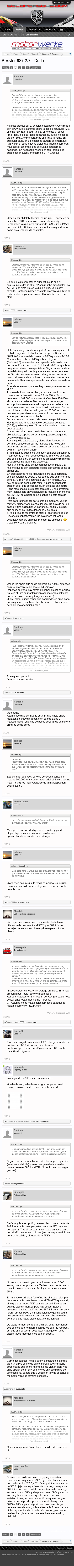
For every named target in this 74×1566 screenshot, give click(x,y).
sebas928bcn (21, 801)
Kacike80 (18, 1031)
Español (5, 1548)
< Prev (5, 68)
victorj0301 (10, 310)
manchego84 (21, 1466)
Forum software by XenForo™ (14, 1555)
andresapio (10, 1121)
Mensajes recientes (29, 35)
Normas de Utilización (44, 1552)
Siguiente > (35, 68)
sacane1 (9, 539)
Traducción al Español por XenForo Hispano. (45, 1555)
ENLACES (50, 29)
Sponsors (61, 1548)
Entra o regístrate (61, 3)
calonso (18, 319)
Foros (19, 29)
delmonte (19, 1067)
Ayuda (69, 1548)
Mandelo (18, 911)
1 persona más (43, 539)
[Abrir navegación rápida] (70, 54)
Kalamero (19, 246)
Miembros (34, 29)
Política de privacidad (64, 1552)
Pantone (18, 76)
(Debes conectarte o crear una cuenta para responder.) (49, 1531)
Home (7, 29)
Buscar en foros (10, 35)
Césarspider (19, 539)
